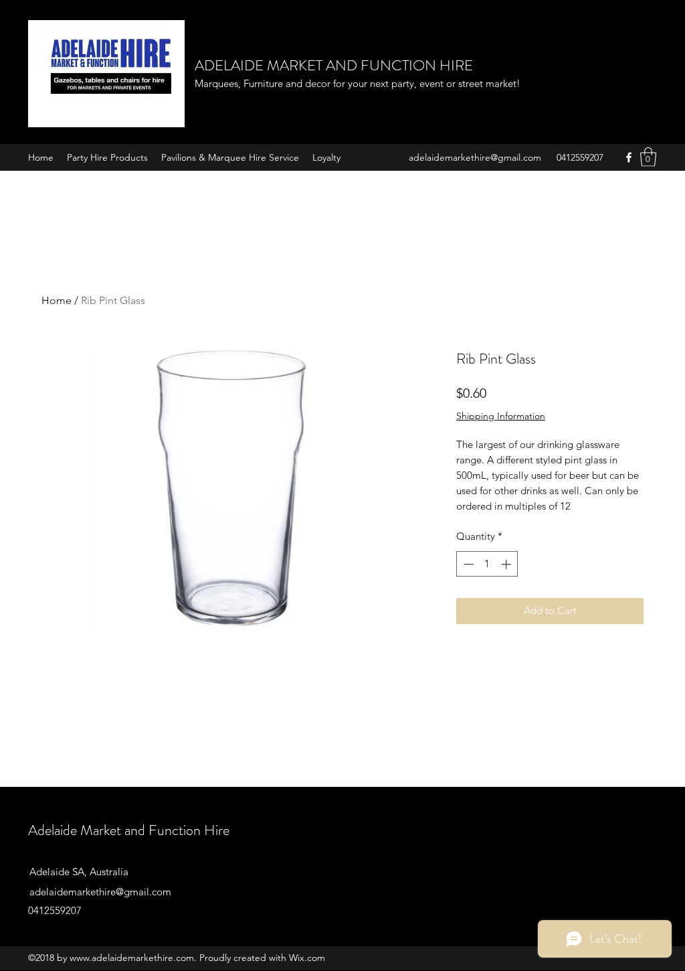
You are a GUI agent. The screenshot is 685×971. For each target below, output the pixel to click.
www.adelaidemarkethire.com (132, 958)
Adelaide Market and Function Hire (128, 830)
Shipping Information (500, 416)
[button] (648, 157)
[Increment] (507, 564)
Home (56, 300)
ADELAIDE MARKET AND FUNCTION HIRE (334, 65)
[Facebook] (628, 157)
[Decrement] (467, 564)
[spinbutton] (487, 564)
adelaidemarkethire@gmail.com (475, 157)
